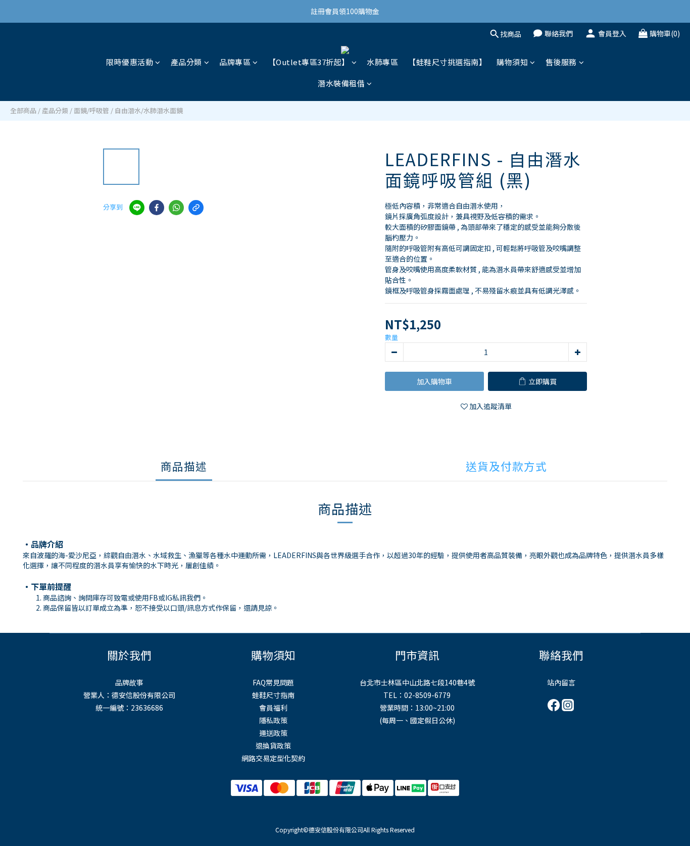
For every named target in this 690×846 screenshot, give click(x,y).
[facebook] (156, 207)
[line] (136, 207)
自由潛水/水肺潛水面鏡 (149, 110)
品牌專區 (235, 62)
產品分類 (186, 62)
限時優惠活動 (129, 62)
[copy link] (196, 207)
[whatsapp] (176, 207)
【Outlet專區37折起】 (309, 62)
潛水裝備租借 (341, 83)
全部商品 (23, 110)
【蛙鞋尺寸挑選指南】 (447, 62)
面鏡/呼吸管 (91, 110)
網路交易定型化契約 (273, 758)
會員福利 (273, 708)
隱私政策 (273, 720)
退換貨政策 (273, 745)
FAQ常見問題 (273, 682)
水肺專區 (382, 62)
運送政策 (273, 733)
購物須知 (512, 62)
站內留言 (561, 682)
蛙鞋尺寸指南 (273, 695)
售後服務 (561, 62)
